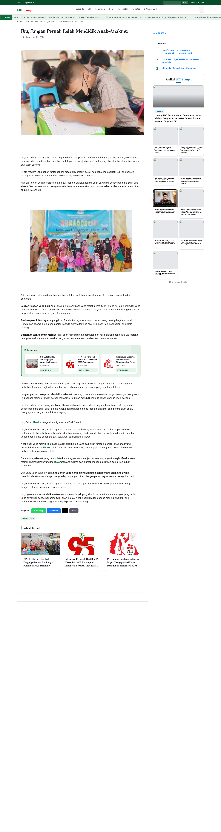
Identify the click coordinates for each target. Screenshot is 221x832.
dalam (58, 462)
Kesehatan (123, 9)
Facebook (53, 510)
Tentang (193, 3)
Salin (74, 510)
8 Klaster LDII (150, 9)
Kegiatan (136, 9)
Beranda (80, 9)
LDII (25, 10)
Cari (184, 3)
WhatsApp (38, 510)
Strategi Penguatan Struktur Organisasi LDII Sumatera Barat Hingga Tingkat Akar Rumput (109, 17)
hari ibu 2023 (32, 21)
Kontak (201, 3)
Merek (36, 422)
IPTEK (111, 9)
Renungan (100, 9)
